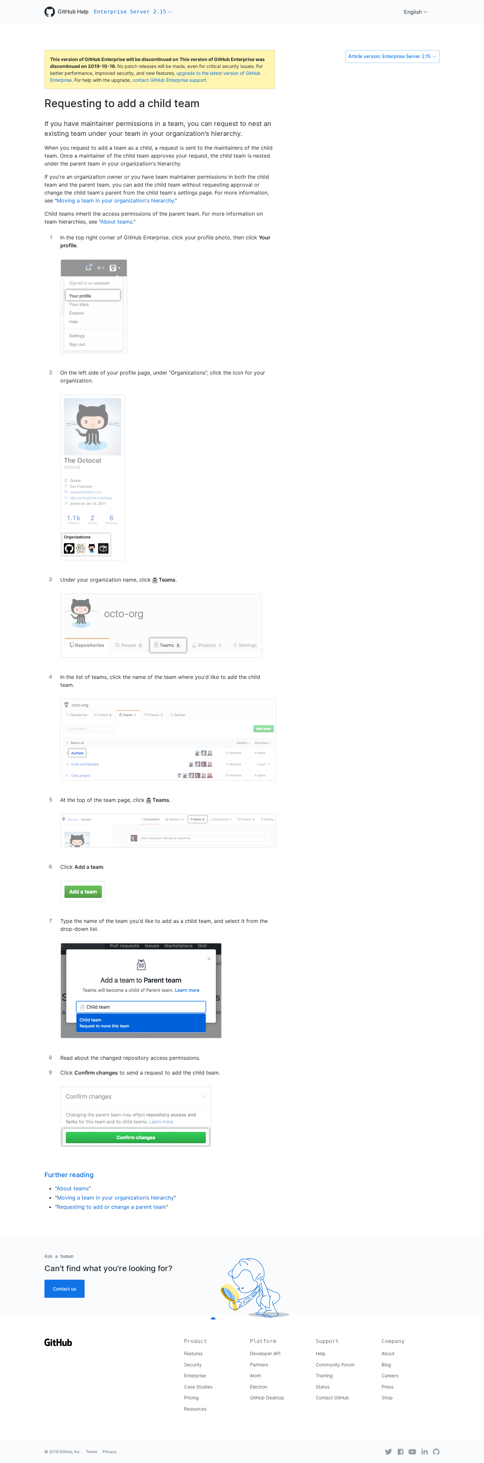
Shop (387, 1397)
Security (193, 1364)
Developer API (265, 1353)
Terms (91, 1451)
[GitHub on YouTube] (412, 1451)
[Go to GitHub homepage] (58, 1344)
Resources (195, 1409)
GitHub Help (73, 12)
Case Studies (198, 1386)
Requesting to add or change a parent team (111, 1207)
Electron (258, 1386)
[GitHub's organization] (436, 1451)
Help (321, 1353)
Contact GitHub (332, 1397)
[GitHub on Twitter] (388, 1452)
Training (324, 1375)
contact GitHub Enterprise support (169, 80)
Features (193, 1353)
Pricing (191, 1397)
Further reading (69, 1175)
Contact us (64, 1289)
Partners (259, 1364)
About (388, 1353)
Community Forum (335, 1364)
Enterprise (195, 1375)
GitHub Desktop (267, 1397)
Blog (386, 1364)
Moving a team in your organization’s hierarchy (115, 1197)
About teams (116, 221)
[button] (133, 11)
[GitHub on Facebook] (401, 1452)
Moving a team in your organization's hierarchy (115, 200)
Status (323, 1386)
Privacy (109, 1451)
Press (387, 1386)
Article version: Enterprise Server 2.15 (389, 56)
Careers (390, 1375)
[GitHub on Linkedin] (424, 1451)
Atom (255, 1375)
